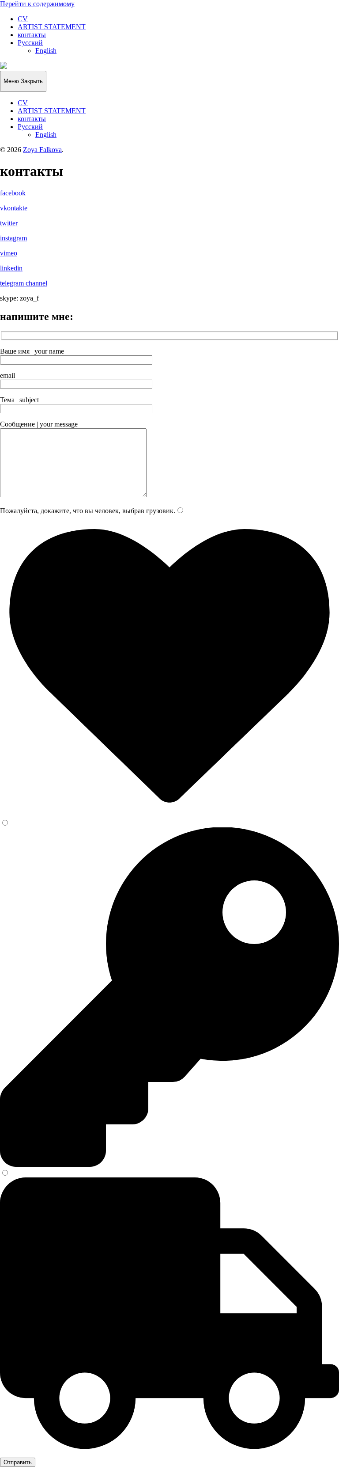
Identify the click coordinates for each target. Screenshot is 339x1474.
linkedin (11, 268)
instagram (13, 238)
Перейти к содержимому (37, 4)
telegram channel (23, 283)
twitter (9, 223)
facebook (13, 193)
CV (23, 19)
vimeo (8, 253)
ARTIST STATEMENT (52, 26)
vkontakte (13, 208)
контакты (32, 34)
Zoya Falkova (42, 149)
